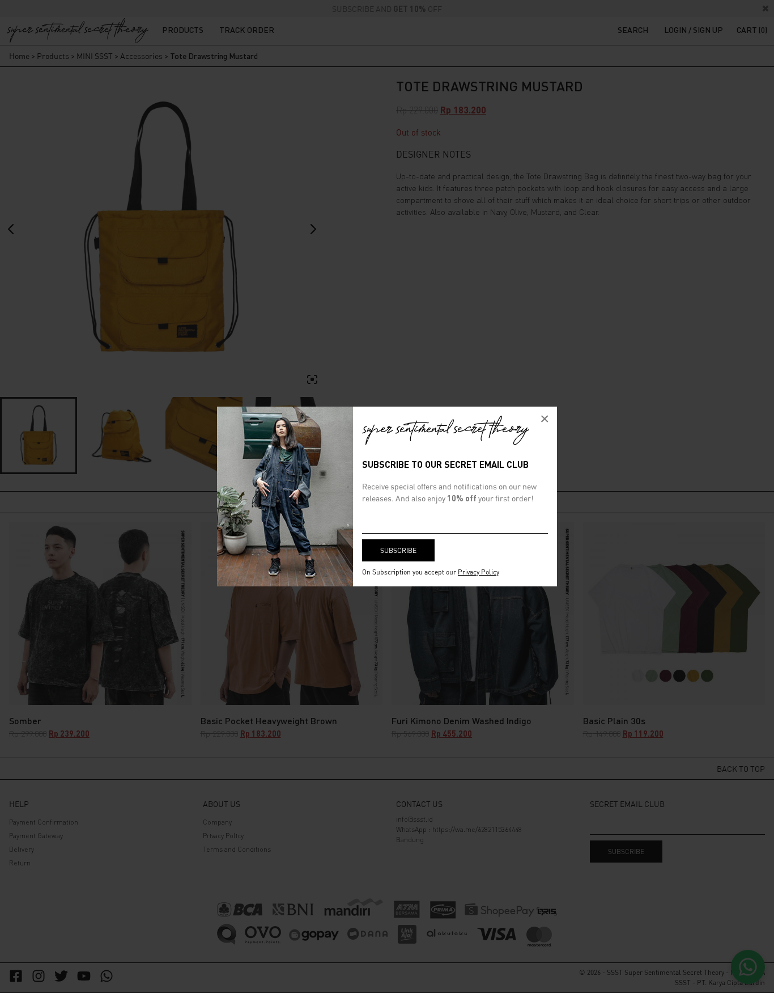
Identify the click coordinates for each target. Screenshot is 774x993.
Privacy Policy (478, 572)
